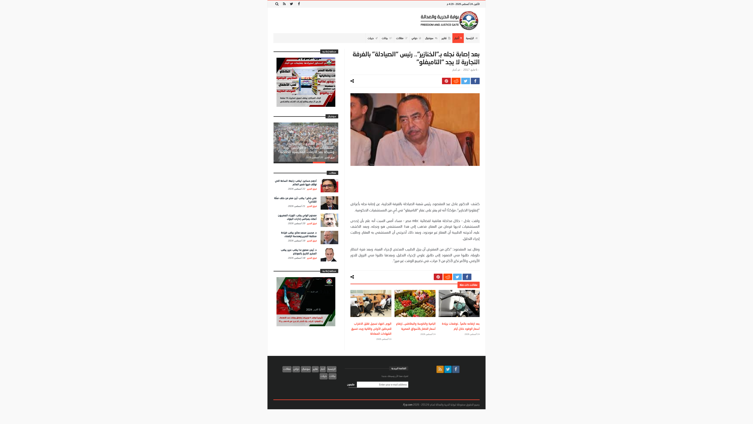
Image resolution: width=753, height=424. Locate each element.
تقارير (315, 368)
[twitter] (465, 81)
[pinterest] (446, 81)
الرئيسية (332, 368)
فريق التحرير (329, 157)
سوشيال (306, 368)
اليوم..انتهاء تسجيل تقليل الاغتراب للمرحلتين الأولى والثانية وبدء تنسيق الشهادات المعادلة (371, 328)
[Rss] (284, 4)
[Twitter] (291, 4)
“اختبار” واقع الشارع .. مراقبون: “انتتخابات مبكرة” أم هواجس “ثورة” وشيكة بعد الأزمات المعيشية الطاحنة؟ (306, 147)
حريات (324, 375)
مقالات (287, 368)
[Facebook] (298, 4)
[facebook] (475, 81)
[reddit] (456, 81)
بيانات (332, 375)
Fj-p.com (407, 404)
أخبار (454, 69)
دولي (296, 368)
